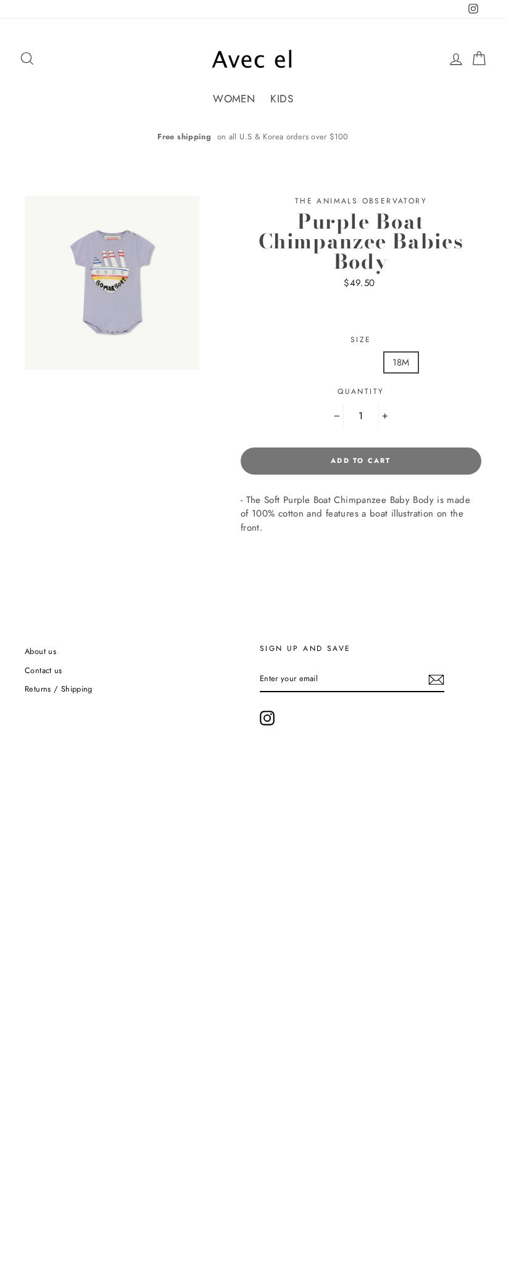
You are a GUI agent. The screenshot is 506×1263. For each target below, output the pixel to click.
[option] (253, 136)
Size (360, 339)
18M (401, 362)
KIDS (281, 98)
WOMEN (234, 98)
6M (314, 362)
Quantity (361, 391)
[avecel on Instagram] (267, 718)
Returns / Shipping (59, 689)
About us (40, 651)
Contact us (43, 670)
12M (356, 362)
